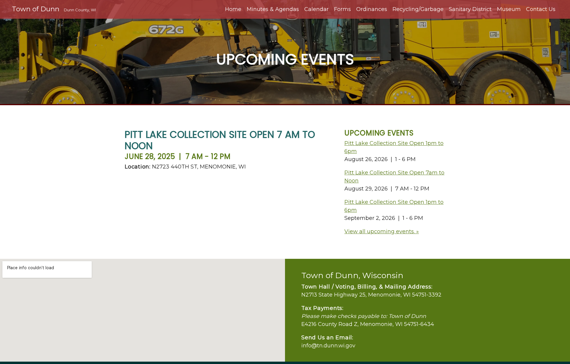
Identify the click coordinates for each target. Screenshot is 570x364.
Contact (540, 9)
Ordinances (371, 9)
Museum (509, 9)
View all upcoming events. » (381, 231)
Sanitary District (470, 9)
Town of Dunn (54, 9)
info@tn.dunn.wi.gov (328, 345)
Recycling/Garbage (418, 9)
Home (233, 9)
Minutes (273, 9)
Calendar (316, 9)
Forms (342, 9)
